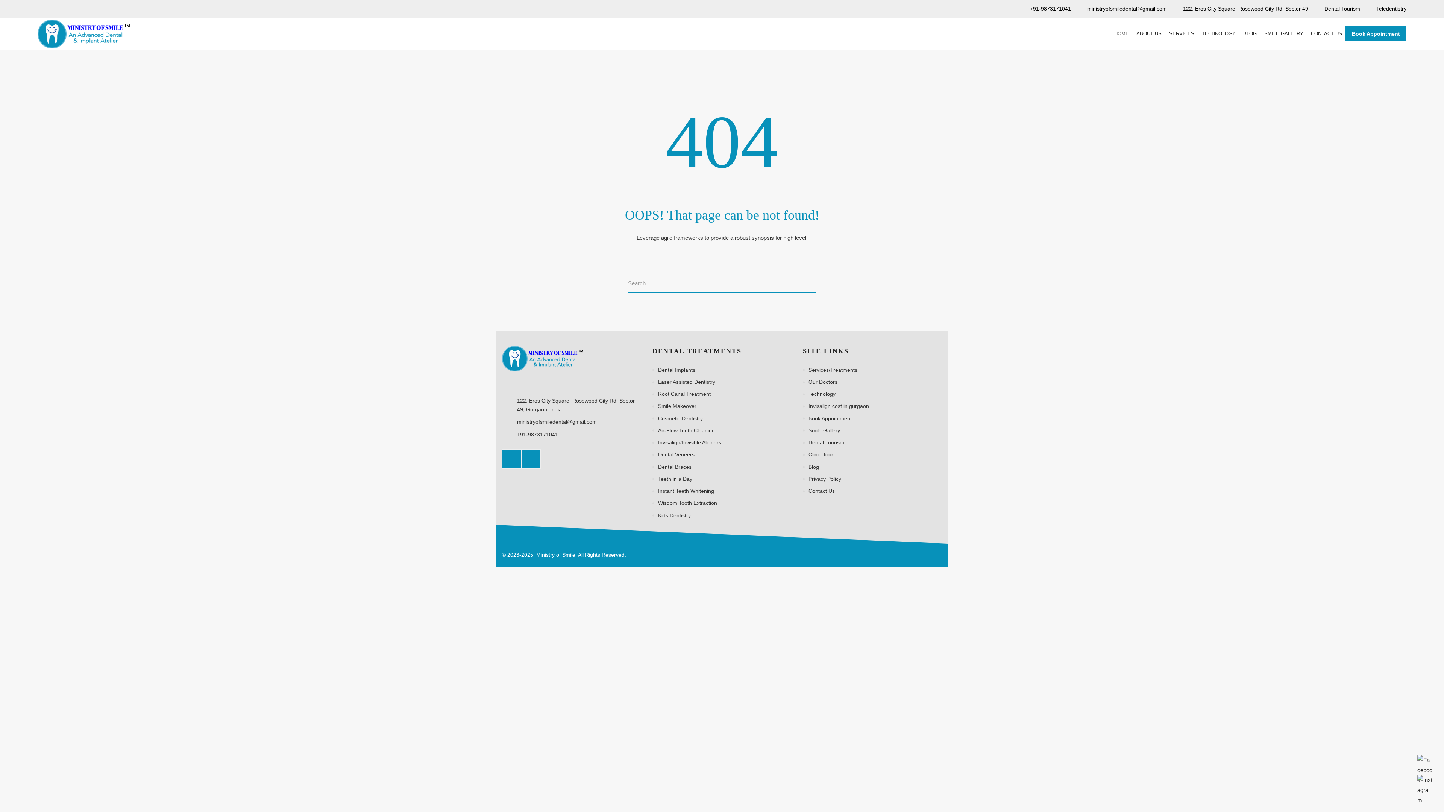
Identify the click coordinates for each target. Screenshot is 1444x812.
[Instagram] (531, 459)
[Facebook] (511, 459)
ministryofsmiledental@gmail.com (557, 422)
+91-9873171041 (537, 435)
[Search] (813, 283)
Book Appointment (1376, 34)
